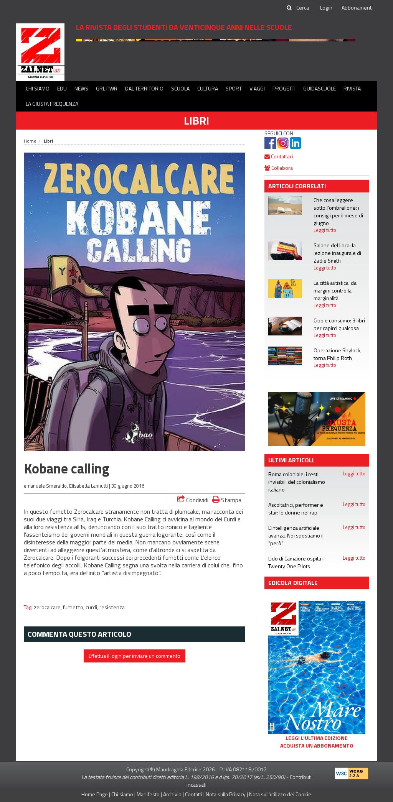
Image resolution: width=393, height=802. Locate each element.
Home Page (94, 794)
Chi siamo (38, 88)
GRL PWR (106, 88)
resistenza (112, 607)
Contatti (193, 794)
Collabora (281, 168)
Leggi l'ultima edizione (317, 738)
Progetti (284, 88)
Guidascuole (319, 88)
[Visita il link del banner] (215, 55)
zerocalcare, (48, 607)
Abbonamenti (357, 7)
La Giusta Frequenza (52, 104)
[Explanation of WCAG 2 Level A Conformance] (351, 771)
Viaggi (257, 88)
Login (326, 7)
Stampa (230, 500)
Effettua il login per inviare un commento (134, 656)
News (81, 88)
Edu (62, 88)
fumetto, (74, 607)
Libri (196, 120)
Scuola (180, 88)
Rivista (352, 88)
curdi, (92, 607)
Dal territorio (144, 88)
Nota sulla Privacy (226, 794)
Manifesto (148, 794)
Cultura (207, 88)
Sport (234, 88)
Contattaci (281, 156)
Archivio (172, 794)
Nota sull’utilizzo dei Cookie (280, 794)
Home (30, 141)
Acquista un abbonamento (316, 745)
